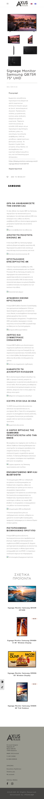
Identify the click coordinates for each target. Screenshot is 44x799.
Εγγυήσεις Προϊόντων (14, 769)
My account (10, 774)
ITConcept (29, 795)
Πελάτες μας (11, 771)
